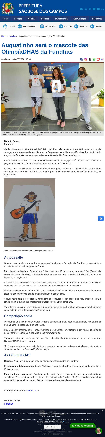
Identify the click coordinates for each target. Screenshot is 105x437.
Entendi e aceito (52, 427)
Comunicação (80, 19)
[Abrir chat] (98, 430)
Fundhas (32, 390)
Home (5, 19)
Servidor (45, 19)
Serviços (18, 19)
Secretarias (97, 19)
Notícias (31, 19)
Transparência (61, 19)
